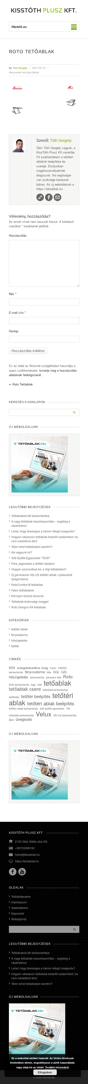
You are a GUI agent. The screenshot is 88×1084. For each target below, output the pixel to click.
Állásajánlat (18, 919)
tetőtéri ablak (19, 629)
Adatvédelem (19, 908)
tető (40, 684)
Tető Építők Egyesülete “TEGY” (30, 558)
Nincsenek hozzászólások (24, 72)
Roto (68, 676)
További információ (57, 1067)
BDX (12, 667)
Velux (43, 713)
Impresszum (19, 902)
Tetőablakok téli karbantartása (30, 516)
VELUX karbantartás (64, 715)
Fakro (53, 668)
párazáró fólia (53, 677)
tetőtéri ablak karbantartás (23, 708)
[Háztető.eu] (44, 12)
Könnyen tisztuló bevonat (27, 596)
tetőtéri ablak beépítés (50, 703)
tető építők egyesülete (52, 708)
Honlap (13, 331)
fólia (49, 672)
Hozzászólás (18, 235)
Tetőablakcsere (21, 896)
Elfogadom (45, 1072)
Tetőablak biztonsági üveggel (30, 601)
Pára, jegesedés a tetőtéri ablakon (33, 563)
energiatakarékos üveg (32, 667)
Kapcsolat (17, 913)
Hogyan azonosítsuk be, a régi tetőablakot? (38, 569)
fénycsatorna (19, 635)
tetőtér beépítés (35, 696)
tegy (33, 684)
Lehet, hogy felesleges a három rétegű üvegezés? (43, 531)
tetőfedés (14, 697)
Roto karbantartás (19, 684)
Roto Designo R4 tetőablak (28, 607)
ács (11, 719)
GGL (56, 672)
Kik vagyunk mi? (21, 552)
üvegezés (24, 719)
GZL (64, 672)
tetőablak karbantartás (55, 690)
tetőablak (57, 683)
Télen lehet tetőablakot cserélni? (32, 547)
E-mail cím (17, 312)
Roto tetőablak (21, 384)
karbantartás (37, 677)
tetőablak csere (25, 688)
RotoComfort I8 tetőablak (27, 585)
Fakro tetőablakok (22, 590)
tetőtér (15, 646)
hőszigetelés (19, 640)
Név (12, 294)
